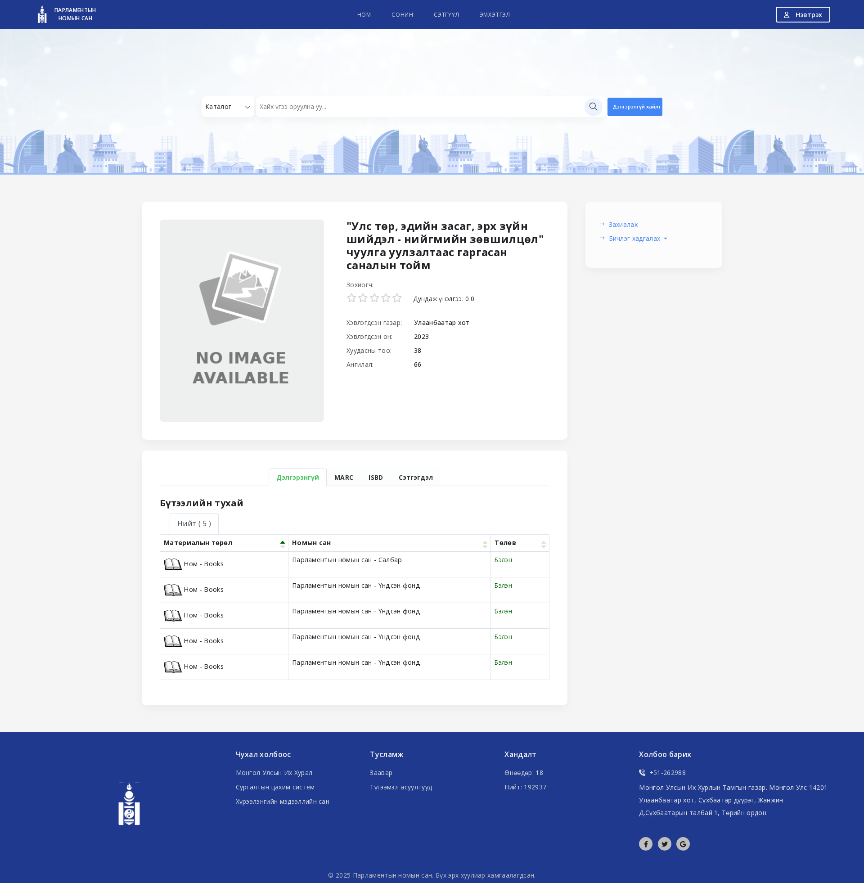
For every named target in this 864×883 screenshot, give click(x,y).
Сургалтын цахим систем (275, 787)
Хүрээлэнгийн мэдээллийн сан (283, 801)
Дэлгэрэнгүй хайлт (637, 106)
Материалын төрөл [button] (198, 542)
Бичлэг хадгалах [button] (635, 238)
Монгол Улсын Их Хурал (274, 772)
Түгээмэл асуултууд (401, 787)
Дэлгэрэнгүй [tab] (297, 477)
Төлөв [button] (505, 542)
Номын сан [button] (311, 542)
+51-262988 (667, 772)
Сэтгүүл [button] (446, 14)
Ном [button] (364, 14)
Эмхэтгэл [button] (495, 14)
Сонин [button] (403, 14)
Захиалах (623, 224)
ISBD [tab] (376, 477)
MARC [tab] (343, 477)
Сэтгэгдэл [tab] (416, 477)
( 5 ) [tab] (194, 523)
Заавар (381, 772)
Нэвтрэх (808, 14)
